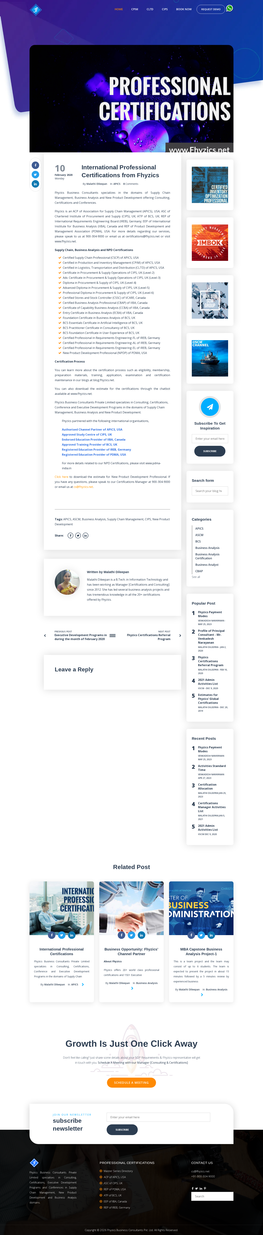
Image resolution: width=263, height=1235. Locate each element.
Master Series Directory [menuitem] (118, 1171)
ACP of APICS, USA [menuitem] (115, 1177)
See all (196, 577)
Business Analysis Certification (207, 556)
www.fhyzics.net (65, 241)
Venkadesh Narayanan (211, 620)
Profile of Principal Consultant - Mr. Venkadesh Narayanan (211, 637)
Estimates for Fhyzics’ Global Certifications (208, 699)
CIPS (148, 519)
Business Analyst (206, 565)
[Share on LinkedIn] (35, 184)
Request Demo (211, 9)
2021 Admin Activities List (208, 682)
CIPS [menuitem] (165, 9)
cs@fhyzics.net (83, 487)
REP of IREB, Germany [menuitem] (117, 1207)
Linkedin (201, 1189)
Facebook (192, 1189)
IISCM (201, 688)
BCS (198, 541)
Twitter (196, 1189)
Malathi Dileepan (96, 183)
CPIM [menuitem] (134, 9)
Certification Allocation (207, 786)
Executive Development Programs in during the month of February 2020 (81, 637)
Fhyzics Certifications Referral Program (210, 661)
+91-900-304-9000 (203, 1176)
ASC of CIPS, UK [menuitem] (113, 1183)
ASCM (77, 519)
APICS (116, 183)
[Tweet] (35, 174)
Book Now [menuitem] (184, 9)
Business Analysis (94, 519)
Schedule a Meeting (131, 1083)
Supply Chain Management (125, 519)
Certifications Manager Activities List (212, 807)
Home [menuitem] (119, 9)
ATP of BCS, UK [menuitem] (112, 1195)
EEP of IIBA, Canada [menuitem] (115, 1201)
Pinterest (205, 1189)
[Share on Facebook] (35, 165)
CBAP (199, 571)
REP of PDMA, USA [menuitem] (115, 1189)
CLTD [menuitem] (150, 9)
